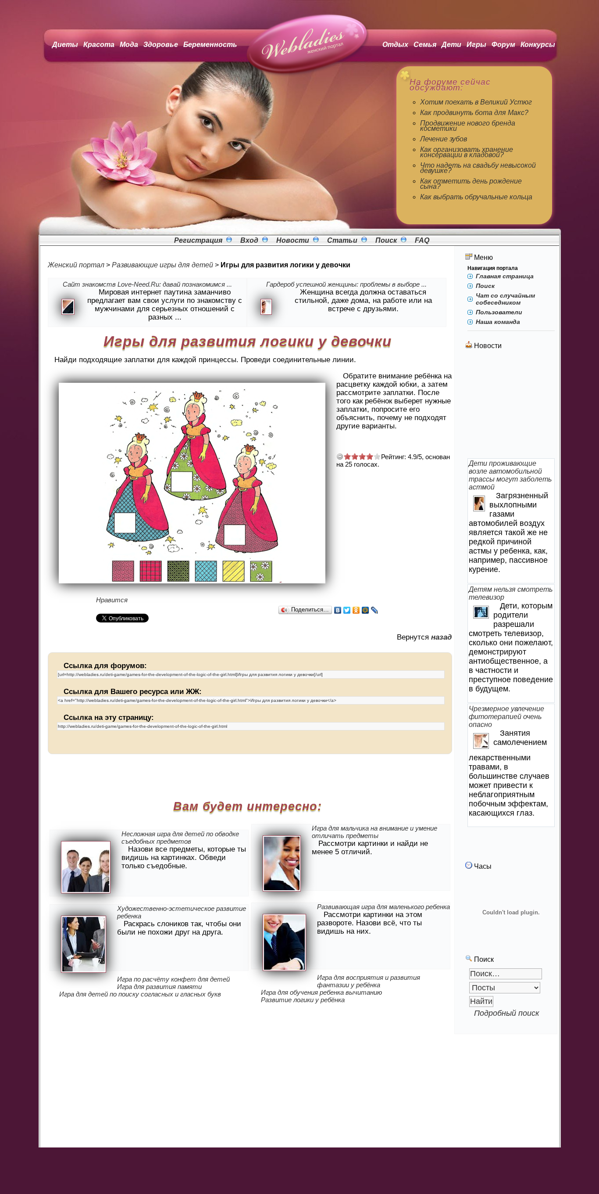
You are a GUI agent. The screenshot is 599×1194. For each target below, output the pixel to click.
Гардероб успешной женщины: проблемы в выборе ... (346, 284)
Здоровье (160, 44)
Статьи (342, 240)
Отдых (395, 44)
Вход (249, 240)
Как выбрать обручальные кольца (476, 197)
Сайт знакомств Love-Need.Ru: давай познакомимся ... (147, 284)
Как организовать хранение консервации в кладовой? (466, 152)
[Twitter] (347, 610)
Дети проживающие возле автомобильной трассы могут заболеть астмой (510, 475)
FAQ (422, 240)
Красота (98, 44)
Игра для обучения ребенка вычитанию (321, 992)
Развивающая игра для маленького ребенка (383, 906)
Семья (425, 44)
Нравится (112, 600)
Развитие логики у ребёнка (303, 999)
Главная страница (505, 276)
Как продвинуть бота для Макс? (474, 112)
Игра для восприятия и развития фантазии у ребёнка (368, 981)
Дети (451, 44)
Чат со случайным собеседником (505, 299)
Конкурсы (538, 44)
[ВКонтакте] (337, 610)
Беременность (210, 44)
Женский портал (76, 265)
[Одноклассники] (356, 610)
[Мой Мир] (365, 610)
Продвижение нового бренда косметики (467, 125)
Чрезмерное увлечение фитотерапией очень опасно (506, 716)
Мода (129, 44)
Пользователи (499, 312)
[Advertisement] (511, 405)
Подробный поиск (506, 1013)
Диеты (65, 44)
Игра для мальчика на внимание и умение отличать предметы (374, 831)
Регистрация (198, 240)
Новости (292, 240)
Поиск (386, 240)
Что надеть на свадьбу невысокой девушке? (478, 168)
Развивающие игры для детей (162, 265)
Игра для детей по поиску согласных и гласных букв (140, 994)
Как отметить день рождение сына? (471, 183)
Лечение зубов (443, 139)
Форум (503, 44)
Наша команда (498, 321)
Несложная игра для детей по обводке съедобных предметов (180, 837)
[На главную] (304, 74)
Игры (476, 44)
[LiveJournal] (374, 610)
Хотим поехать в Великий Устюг (476, 102)
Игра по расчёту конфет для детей (173, 979)
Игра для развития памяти (159, 986)
